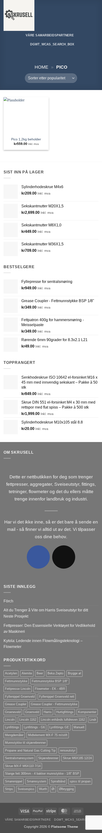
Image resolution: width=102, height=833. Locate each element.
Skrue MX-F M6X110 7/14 (23, 766)
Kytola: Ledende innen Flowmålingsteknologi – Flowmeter (43, 644)
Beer (40, 673)
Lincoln (10, 719)
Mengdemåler (14, 735)
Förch (8, 601)
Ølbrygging (66, 789)
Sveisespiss (26, 789)
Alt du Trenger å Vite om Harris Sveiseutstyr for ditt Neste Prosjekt (46, 613)
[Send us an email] (63, 556)
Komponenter (87, 712)
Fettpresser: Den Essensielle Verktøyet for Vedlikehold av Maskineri (49, 629)
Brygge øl (74, 673)
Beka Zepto (55, 673)
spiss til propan (80, 781)
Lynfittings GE (59, 727)
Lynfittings (12, 727)
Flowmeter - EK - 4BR (50, 688)
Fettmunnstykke (16, 681)
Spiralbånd (58, 781)
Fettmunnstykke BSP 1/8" (50, 681)
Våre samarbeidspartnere (50, 35)
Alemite (27, 673)
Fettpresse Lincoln (17, 688)
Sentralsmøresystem (19, 758)
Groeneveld (13, 712)
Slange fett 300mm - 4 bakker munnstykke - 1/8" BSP (42, 773)
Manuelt (79, 727)
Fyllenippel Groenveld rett (56, 696)
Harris (48, 712)
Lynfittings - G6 (34, 727)
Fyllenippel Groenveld (20, 696)
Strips (9, 789)
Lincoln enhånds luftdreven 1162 (63, 719)
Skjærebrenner (48, 758)
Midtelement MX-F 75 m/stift (47, 735)
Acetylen (11, 673)
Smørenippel (13, 781)
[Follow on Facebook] (38, 556)
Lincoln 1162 (27, 719)
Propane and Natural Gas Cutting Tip (30, 750)
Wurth (43, 789)
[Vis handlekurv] (96, 15)
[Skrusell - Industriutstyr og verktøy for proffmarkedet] (23, 15)
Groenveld (32, 712)
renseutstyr (67, 750)
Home (41, 67)
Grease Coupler (15, 704)
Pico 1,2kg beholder (26, 139)
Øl (53, 789)
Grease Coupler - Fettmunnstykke (54, 704)
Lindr (92, 719)
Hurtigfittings (65, 712)
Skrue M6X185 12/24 (77, 758)
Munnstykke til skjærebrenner (25, 742)
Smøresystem (36, 781)
